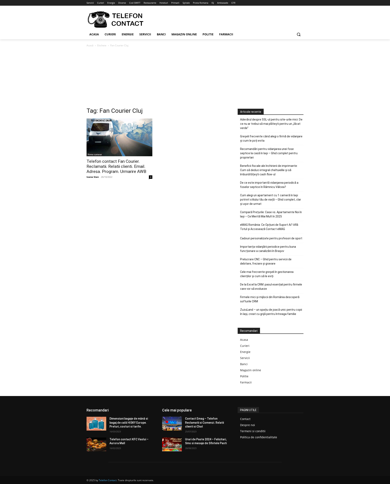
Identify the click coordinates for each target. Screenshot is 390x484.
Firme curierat (95, 154)
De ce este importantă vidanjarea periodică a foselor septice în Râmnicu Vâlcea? (269, 185)
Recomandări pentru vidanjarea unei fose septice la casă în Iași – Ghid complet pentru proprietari (269, 153)
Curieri (244, 346)
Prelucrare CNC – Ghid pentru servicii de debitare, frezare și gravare (265, 261)
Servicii (245, 358)
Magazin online (250, 370)
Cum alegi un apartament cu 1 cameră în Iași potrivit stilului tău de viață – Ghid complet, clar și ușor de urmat (270, 199)
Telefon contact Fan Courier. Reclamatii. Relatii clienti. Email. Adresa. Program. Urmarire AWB (116, 166)
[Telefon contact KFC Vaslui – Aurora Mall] (96, 444)
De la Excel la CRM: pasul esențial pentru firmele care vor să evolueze (271, 286)
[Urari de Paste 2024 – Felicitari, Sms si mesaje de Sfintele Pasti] (172, 444)
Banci (244, 364)
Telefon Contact (108, 480)
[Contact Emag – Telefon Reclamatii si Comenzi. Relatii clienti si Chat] (172, 424)
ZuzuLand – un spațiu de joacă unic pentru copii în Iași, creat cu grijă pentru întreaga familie (271, 312)
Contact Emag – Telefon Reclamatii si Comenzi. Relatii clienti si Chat (204, 422)
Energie (245, 352)
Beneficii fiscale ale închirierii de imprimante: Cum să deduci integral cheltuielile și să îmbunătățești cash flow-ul (269, 170)
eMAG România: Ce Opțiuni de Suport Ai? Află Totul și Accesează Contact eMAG (269, 227)
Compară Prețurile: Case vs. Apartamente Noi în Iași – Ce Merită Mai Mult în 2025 (271, 214)
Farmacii (246, 382)
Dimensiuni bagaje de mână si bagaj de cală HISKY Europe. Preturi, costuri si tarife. (128, 422)
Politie (244, 376)
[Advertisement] (195, 78)
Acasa (244, 340)
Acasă (90, 45)
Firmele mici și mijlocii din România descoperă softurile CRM (269, 299)
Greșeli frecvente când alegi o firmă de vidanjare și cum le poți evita (271, 138)
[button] (298, 34)
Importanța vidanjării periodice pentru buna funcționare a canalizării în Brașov (268, 249)
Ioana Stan (93, 176)
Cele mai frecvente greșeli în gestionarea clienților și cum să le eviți (267, 274)
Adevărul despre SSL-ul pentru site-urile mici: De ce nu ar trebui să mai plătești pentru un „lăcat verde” (271, 124)
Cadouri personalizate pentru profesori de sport (271, 238)
